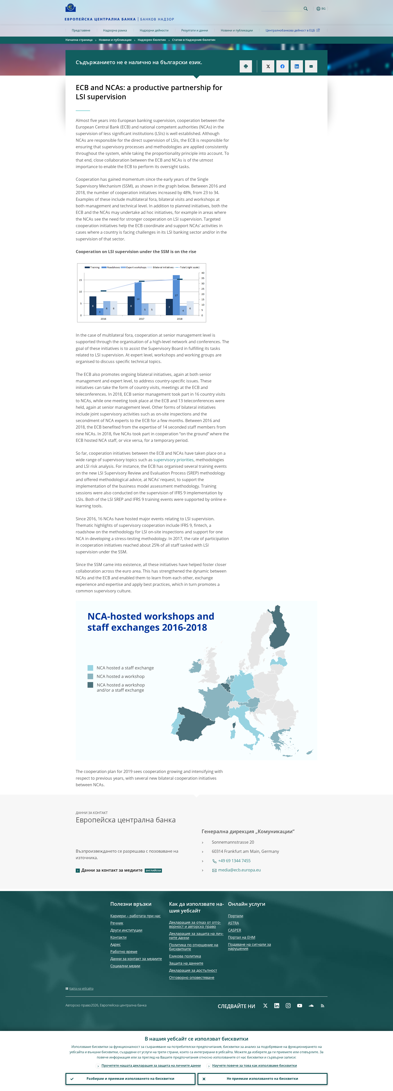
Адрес (115, 945)
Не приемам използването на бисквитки (262, 1079)
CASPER (234, 930)
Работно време (123, 952)
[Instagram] (288, 1006)
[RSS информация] (323, 1006)
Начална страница (79, 40)
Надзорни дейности (154, 30)
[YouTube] (300, 1006)
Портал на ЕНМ (241, 937)
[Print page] (246, 66)
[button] (313, 8)
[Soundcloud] (311, 1006)
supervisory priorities (174, 460)
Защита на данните (186, 963)
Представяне (81, 30)
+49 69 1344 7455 (234, 861)
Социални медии (125, 966)
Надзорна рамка (115, 30)
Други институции (126, 930)
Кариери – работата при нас (135, 916)
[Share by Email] (311, 66)
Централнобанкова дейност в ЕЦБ (290, 30)
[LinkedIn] (277, 1006)
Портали (235, 916)
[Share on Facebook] (282, 66)
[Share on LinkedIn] (297, 66)
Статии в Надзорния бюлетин (193, 40)
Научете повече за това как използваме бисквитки (254, 1066)
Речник (116, 923)
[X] (265, 1006)
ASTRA (233, 923)
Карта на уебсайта (81, 988)
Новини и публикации (237, 30)
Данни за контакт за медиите (112, 871)
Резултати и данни (194, 30)
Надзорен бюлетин (152, 40)
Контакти (118, 937)
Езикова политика (185, 956)
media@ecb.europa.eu (239, 870)
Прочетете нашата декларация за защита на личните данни (151, 1066)
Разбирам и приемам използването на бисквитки (130, 1079)
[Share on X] (268, 66)
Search (305, 8)
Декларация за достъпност (193, 971)
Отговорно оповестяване (191, 978)
